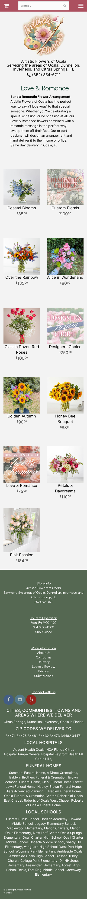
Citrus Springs (14, 722)
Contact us (43, 657)
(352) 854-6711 (46, 74)
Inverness (51, 722)
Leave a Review (43, 667)
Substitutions (43, 676)
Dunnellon (34, 722)
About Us (43, 653)
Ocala (64, 722)
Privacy (43, 671)
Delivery (44, 662)
